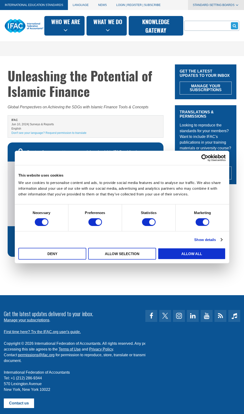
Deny (52, 254)
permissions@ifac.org (36, 355)
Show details (205, 239)
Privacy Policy (101, 349)
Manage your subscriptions (26, 320)
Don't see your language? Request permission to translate (48, 133)
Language (81, 5)
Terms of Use (70, 349)
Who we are (65, 21)
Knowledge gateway (155, 25)
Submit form (234, 25)
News (102, 5)
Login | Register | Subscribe (138, 5)
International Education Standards (34, 5)
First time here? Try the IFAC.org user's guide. (42, 332)
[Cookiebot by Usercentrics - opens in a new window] (205, 157)
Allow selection (122, 254)
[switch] (95, 222)
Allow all (191, 254)
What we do (107, 21)
